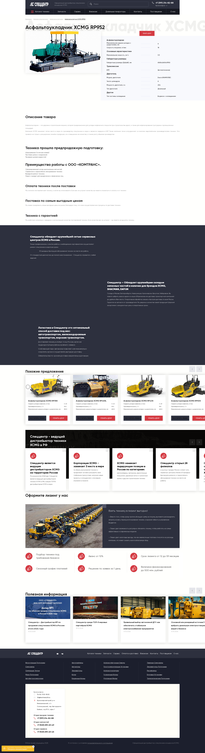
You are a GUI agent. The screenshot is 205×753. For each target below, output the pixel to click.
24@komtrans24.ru (43, 697)
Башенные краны (78, 678)
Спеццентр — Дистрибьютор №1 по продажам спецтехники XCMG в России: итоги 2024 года (46, 625)
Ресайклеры (152, 671)
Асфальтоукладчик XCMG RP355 (43, 401)
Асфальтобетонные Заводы (114, 663)
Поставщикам (156, 12)
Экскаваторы (77, 671)
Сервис (77, 12)
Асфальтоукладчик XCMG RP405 (138, 401)
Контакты (138, 12)
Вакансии (93, 12)
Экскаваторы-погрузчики (157, 667)
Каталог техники (42, 12)
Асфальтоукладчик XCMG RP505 (186, 401)
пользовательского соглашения (100, 743)
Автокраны (76, 667)
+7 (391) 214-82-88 (165, 3)
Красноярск (160, 5)
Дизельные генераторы (115, 12)
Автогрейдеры (77, 663)
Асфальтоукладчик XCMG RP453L (91, 401)
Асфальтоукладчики (111, 671)
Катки (74, 675)
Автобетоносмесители (34, 678)
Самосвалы (29, 667)
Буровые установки (154, 675)
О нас (172, 12)
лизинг (37, 418)
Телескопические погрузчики (158, 678)
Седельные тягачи (32, 671)
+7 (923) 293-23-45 (45, 732)
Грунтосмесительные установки (116, 667)
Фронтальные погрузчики (35, 663)
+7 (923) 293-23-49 (45, 725)
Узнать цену (147, 33)
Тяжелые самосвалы (155, 663)
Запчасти (62, 12)
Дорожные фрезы (110, 678)
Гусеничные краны (111, 675)
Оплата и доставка (130, 654)
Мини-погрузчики (32, 675)
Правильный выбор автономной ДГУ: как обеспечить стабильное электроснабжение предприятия (142, 625)
